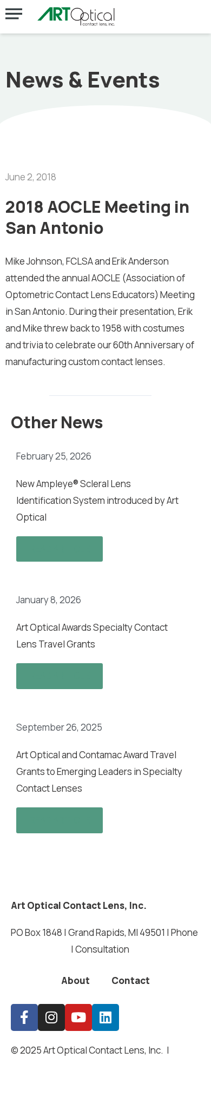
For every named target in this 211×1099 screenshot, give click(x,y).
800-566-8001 (163, 949)
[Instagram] (51, 1017)
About (75, 980)
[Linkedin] (105, 1017)
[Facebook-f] (24, 1017)
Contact (130, 980)
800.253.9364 (40, 949)
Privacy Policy (61, 1067)
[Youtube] (78, 1017)
